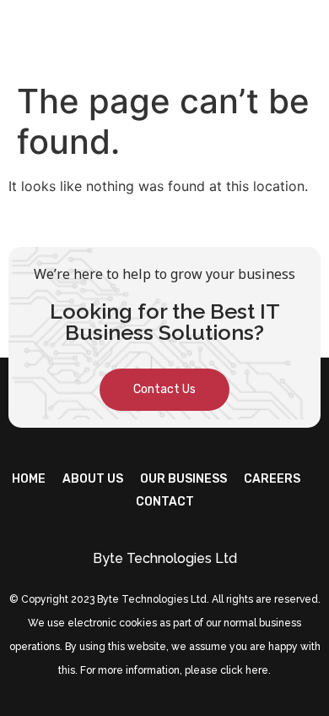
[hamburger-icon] (302, 37)
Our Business (183, 479)
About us (92, 479)
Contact (165, 502)
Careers (272, 479)
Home (29, 479)
